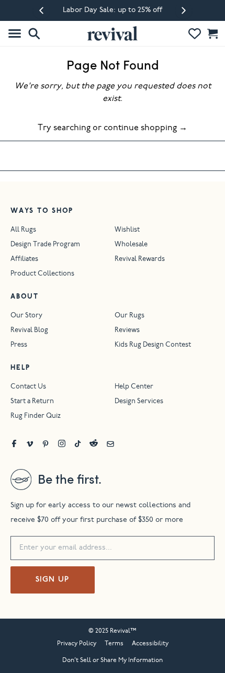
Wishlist (127, 230)
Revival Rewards (140, 259)
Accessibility (150, 644)
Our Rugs (129, 316)
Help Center (134, 387)
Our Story (26, 316)
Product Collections (42, 274)
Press (18, 345)
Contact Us (28, 387)
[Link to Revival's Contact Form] (110, 443)
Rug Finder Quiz (35, 416)
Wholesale (131, 245)
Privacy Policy (76, 644)
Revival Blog (29, 330)
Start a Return (32, 401)
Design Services (139, 401)
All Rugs (23, 230)
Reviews (127, 330)
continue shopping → (145, 128)
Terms (114, 644)
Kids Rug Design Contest (153, 345)
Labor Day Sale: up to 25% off (112, 10)
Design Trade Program (45, 245)
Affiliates (24, 259)
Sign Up (53, 580)
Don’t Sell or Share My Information (112, 660)
